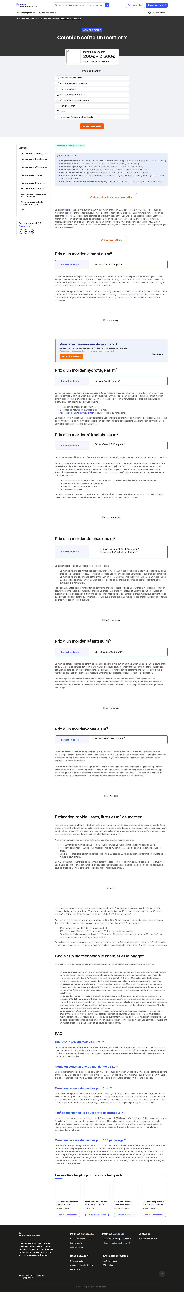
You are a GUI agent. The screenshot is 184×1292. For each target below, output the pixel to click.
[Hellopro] (17, 19)
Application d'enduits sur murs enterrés (78, 413)
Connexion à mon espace (81, 1239)
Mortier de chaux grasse (71, 77)
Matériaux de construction (29, 19)
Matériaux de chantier (49, 19)
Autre (62, 111)
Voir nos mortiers (111, 240)
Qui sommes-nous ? (47, 13)
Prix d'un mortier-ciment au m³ (33, 154)
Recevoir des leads (71, 356)
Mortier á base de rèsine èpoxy (74, 100)
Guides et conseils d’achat (81, 1265)
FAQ (23, 210)
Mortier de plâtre (68, 89)
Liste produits (76, 1243)
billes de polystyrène (138, 294)
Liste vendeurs (76, 1247)
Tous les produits (27, 13)
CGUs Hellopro (109, 1265)
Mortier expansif (67, 106)
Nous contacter (76, 1261)
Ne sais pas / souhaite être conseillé (76, 117)
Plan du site (75, 1269)
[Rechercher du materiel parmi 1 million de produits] (107, 5)
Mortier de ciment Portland (72, 94)
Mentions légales (110, 1261)
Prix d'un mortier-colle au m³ (33, 188)
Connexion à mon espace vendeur (116, 1239)
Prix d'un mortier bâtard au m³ (33, 183)
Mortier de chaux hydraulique (73, 83)
